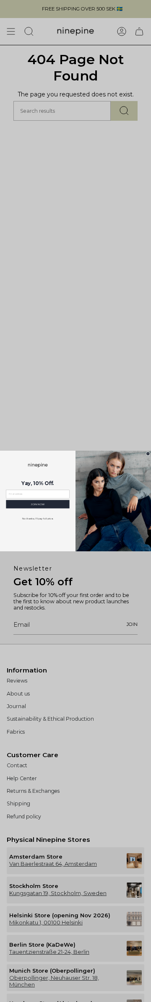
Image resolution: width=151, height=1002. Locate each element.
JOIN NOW (37, 504)
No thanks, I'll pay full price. (38, 518)
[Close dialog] (148, 453)
